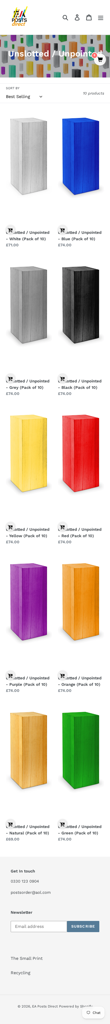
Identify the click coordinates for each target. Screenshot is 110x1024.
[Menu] (101, 17)
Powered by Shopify (76, 1006)
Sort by (12, 88)
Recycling (20, 972)
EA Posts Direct (45, 1006)
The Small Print (27, 958)
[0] (100, 60)
